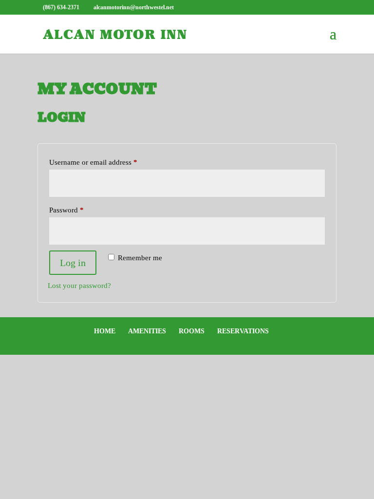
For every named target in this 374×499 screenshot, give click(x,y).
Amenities (147, 331)
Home (104, 331)
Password (80, 210)
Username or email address (107, 162)
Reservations (243, 331)
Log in (73, 262)
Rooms (192, 331)
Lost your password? (79, 285)
